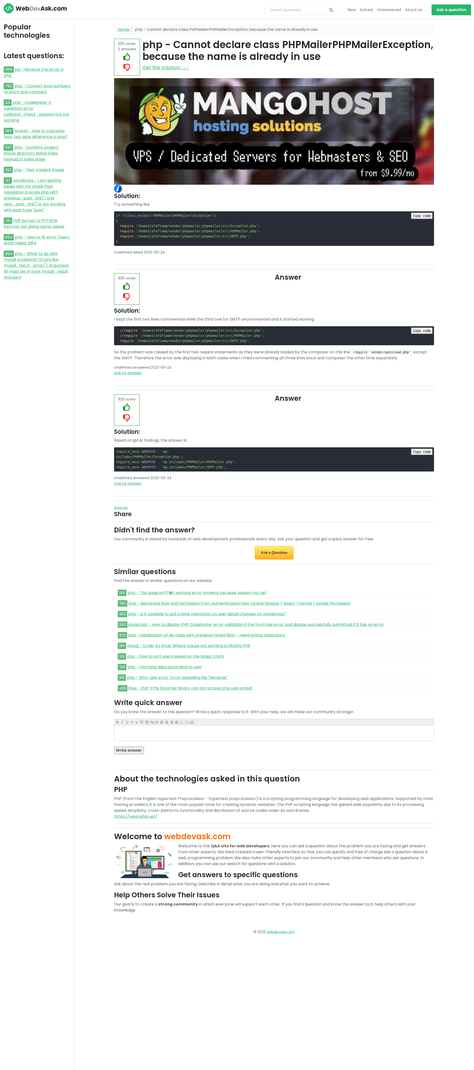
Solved (366, 10)
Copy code (422, 216)
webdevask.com (281, 931)
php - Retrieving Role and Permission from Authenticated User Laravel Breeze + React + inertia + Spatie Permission (239, 603)
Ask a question (451, 10)
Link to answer (128, 373)
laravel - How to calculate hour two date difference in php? (36, 134)
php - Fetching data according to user (164, 667)
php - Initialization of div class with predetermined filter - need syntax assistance (206, 635)
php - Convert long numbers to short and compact (37, 89)
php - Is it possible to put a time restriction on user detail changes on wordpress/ (207, 614)
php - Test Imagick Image (39, 170)
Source (121, 507)
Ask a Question (274, 552)
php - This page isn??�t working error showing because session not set (196, 593)
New (352, 10)
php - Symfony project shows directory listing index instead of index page (31, 153)
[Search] (331, 10)
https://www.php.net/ (135, 816)
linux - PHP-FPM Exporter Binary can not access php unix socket (190, 688)
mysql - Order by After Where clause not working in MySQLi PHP (189, 646)
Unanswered (389, 10)
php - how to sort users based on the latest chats (175, 656)
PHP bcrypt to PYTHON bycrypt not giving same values (34, 223)
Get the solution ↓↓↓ (165, 67)
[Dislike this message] (127, 67)
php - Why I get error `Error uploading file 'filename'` (177, 677)
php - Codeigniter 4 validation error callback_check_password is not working (36, 111)
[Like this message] (127, 57)
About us (413, 10)
